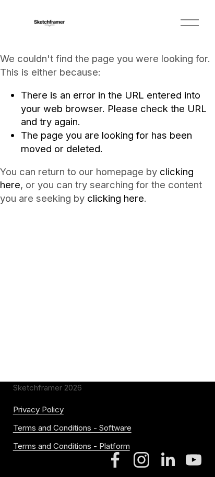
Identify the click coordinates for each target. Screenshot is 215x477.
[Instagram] (141, 459)
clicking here (115, 198)
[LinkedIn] (167, 459)
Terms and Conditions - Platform (71, 446)
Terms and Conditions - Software (72, 428)
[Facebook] (115, 459)
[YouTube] (193, 459)
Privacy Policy (38, 409)
